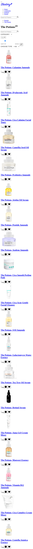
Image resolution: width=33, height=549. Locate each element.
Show (17, 44)
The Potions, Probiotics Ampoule (15, 175)
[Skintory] (7, 6)
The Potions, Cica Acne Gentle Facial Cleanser (14, 303)
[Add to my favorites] (9, 71)
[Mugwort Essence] (9, 456)
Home (6, 9)
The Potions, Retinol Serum (13, 407)
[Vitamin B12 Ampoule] (9, 481)
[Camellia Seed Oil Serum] (9, 143)
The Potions (7, 22)
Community (7, 11)
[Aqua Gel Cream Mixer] (9, 429)
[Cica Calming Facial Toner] (9, 116)
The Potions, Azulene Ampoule (14, 250)
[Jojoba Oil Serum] (9, 196)
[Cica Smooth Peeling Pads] (9, 271)
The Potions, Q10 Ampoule (13, 330)
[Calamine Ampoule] (9, 64)
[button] (6, 34)
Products (6, 12)
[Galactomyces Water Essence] (9, 351)
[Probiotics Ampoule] (9, 171)
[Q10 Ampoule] (9, 326)
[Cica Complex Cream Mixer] (9, 509)
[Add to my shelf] (5, 71)
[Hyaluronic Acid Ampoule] (9, 89)
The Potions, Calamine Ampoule (15, 67)
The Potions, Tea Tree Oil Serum (15, 382)
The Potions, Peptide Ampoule (14, 225)
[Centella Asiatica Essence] (9, 536)
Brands (6, 14)
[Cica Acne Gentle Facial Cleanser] (9, 299)
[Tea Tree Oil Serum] (9, 379)
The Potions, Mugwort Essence (15, 460)
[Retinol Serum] (9, 404)
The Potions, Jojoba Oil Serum (15, 200)
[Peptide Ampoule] (9, 221)
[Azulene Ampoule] (9, 246)
